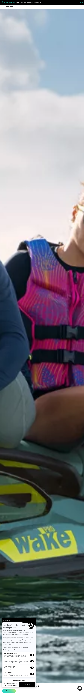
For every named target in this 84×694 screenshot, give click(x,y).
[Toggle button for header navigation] (2, 7)
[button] (79, 688)
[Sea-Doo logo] (9, 7)
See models (9, 691)
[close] (81, 2)
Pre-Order (38, 2)
